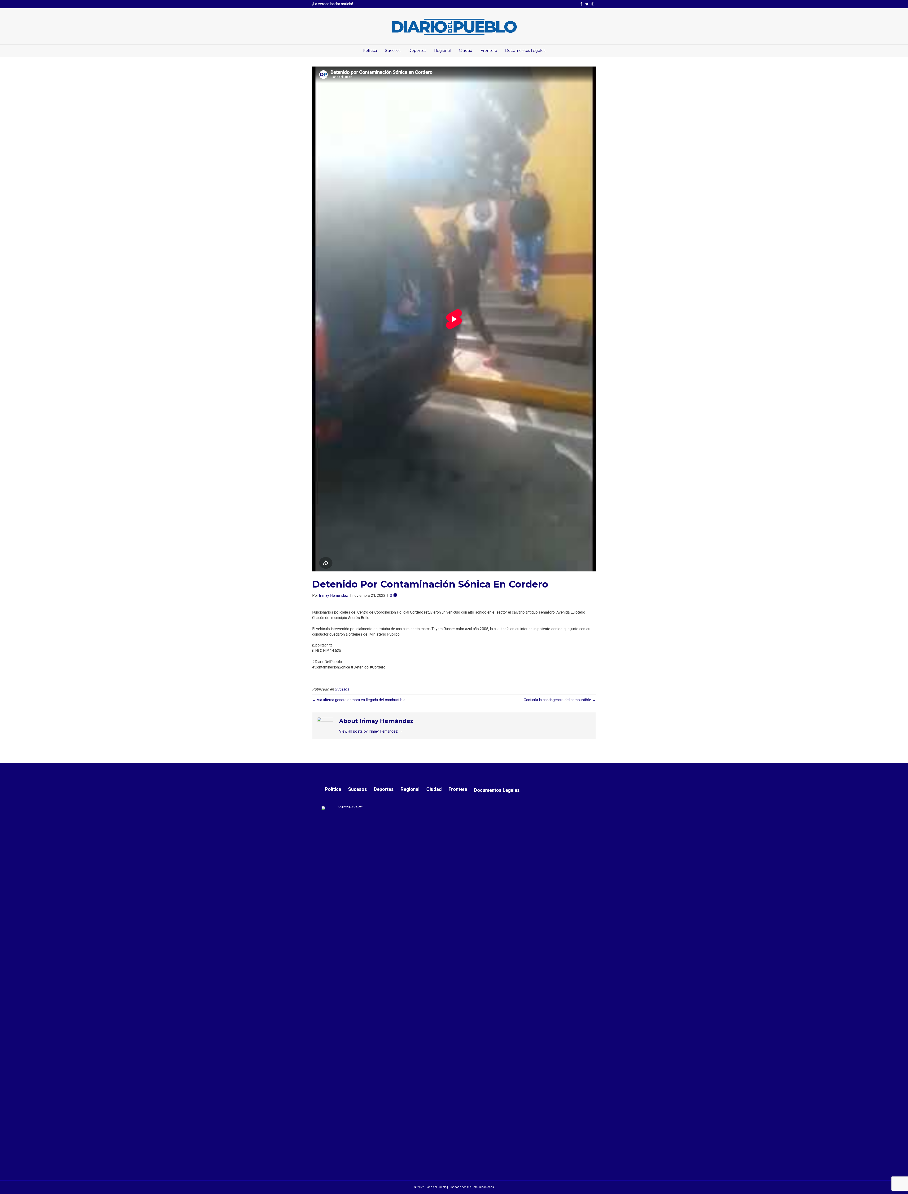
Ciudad (465, 50)
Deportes (417, 50)
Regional (442, 50)
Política (370, 50)
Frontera (488, 50)
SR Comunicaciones (480, 1187)
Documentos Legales (525, 50)
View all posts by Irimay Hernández (370, 731)
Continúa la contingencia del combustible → (560, 700)
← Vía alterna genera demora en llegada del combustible (359, 700)
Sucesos (392, 50)
